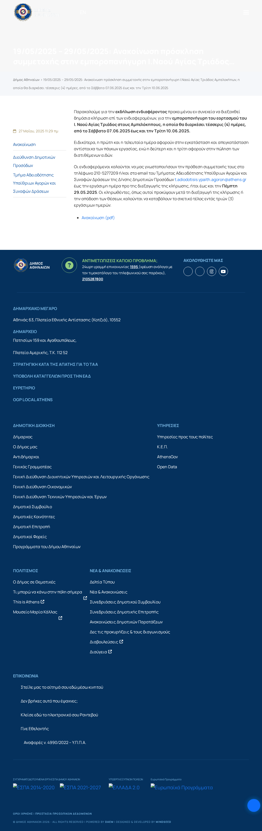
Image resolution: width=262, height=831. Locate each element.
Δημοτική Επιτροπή (31, 526)
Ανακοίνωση (24, 144)
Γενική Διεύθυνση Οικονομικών (42, 486)
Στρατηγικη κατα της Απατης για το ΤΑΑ (55, 364)
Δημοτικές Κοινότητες (34, 516)
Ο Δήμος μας (25, 447)
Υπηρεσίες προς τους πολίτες (185, 437)
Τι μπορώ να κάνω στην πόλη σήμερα (47, 592)
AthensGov (167, 457)
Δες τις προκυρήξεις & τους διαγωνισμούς (130, 632)
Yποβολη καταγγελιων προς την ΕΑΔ (52, 376)
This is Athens (26, 602)
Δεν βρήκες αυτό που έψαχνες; (49, 701)
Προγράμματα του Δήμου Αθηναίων (47, 546)
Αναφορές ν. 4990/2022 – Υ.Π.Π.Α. (55, 742)
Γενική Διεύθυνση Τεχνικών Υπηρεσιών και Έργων (60, 496)
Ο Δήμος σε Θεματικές (34, 582)
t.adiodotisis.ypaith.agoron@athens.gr (210, 179)
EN (83, 12)
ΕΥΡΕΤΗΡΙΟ (24, 388)
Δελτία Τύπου (102, 582)
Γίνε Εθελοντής (35, 728)
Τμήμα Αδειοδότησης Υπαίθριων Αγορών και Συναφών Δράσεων (34, 183)
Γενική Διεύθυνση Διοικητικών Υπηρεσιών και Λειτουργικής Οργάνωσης (81, 477)
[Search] (92, 12)
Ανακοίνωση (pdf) (98, 217)
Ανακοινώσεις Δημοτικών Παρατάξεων (126, 622)
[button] (246, 12)
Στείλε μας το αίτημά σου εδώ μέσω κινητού (62, 687)
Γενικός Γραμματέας (32, 467)
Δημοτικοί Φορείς (30, 536)
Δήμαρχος (22, 437)
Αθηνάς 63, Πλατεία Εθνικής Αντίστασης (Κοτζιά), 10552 (67, 320)
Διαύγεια (98, 652)
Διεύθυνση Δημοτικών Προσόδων (34, 161)
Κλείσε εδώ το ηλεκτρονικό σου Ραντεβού (59, 715)
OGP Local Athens (33, 399)
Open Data (167, 467)
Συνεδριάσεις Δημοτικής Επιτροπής (124, 612)
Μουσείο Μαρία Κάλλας (35, 612)
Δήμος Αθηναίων (26, 79)
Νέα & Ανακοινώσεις (108, 592)
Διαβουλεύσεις (104, 642)
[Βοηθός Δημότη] (253, 805)
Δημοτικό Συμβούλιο (32, 506)
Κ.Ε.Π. (162, 447)
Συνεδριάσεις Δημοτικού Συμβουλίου (125, 602)
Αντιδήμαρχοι (26, 457)
